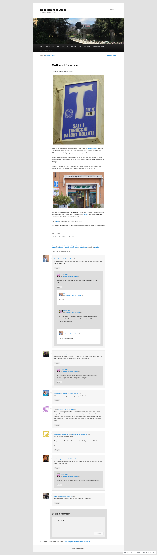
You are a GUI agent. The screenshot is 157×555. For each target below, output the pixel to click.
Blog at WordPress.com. (78, 548)
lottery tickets (98, 246)
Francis (56, 354)
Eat (58, 46)
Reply (57, 268)
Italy (93, 246)
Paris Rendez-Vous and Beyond (62, 434)
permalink (96, 247)
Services (73, 46)
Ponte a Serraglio (56, 247)
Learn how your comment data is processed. (77, 542)
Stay (80, 46)
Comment (99, 533)
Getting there (65, 46)
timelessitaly (57, 459)
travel (76, 247)
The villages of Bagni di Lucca (71, 246)
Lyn (55, 259)
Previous (109, 55)
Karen (55, 496)
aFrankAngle (57, 393)
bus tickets (88, 246)
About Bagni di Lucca (46, 50)
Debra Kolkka (83, 247)
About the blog (50, 46)
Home (42, 46)
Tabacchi (72, 247)
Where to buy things (98, 46)
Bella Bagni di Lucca (53, 9)
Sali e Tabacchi (65, 247)
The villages (87, 46)
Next (115, 55)
